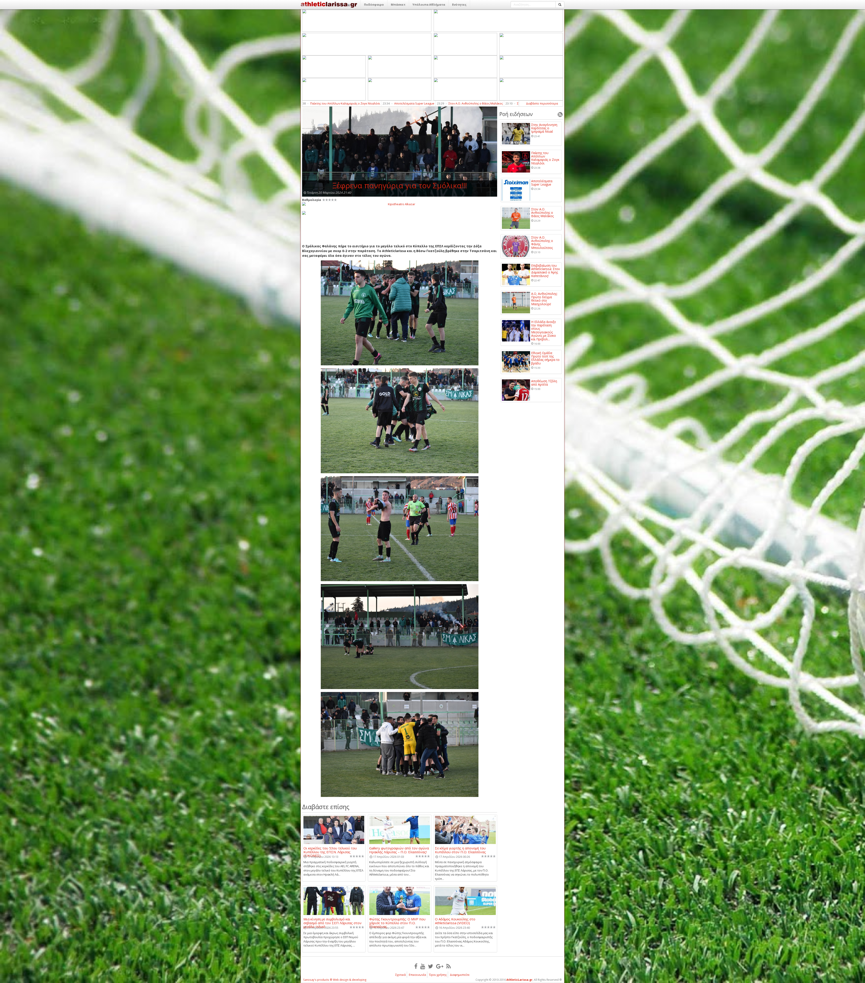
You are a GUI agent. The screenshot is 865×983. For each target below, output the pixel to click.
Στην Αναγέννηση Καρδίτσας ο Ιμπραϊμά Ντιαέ (544, 128)
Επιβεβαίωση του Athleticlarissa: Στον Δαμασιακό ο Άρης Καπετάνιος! (430, 103)
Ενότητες (459, 4)
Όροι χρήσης (438, 975)
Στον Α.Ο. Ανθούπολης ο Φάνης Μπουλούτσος (337, 103)
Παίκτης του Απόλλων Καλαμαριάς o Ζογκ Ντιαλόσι (545, 158)
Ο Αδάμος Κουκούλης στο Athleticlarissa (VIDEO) (455, 920)
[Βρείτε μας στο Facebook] (415, 966)
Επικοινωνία (417, 975)
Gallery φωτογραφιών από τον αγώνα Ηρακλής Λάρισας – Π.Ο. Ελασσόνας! (399, 849)
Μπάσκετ (398, 4)
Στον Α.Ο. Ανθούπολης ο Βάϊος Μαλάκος (542, 212)
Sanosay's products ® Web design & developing (334, 980)
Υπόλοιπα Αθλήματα (428, 4)
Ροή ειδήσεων (516, 114)
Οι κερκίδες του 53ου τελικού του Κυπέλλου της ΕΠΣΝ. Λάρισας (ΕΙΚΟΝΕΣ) (330, 849)
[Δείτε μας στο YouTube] (422, 966)
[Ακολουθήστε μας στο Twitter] (430, 966)
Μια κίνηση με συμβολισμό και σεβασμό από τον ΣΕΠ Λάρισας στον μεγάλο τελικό (332, 920)
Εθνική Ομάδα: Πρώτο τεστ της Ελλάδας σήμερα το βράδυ (545, 358)
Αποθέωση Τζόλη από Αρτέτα (544, 382)
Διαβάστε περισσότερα (542, 103)
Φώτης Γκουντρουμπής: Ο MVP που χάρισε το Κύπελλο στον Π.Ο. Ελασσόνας (397, 920)
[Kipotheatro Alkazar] (399, 204)
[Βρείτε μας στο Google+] (439, 966)
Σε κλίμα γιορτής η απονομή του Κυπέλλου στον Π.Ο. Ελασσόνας (460, 849)
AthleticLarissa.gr (519, 980)
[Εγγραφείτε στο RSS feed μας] (448, 966)
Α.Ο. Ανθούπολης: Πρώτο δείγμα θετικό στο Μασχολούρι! (544, 299)
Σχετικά (400, 975)
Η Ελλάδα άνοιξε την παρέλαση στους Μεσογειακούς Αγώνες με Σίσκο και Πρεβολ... (543, 330)
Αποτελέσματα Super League (541, 182)
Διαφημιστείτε (460, 975)
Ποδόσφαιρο (374, 4)
